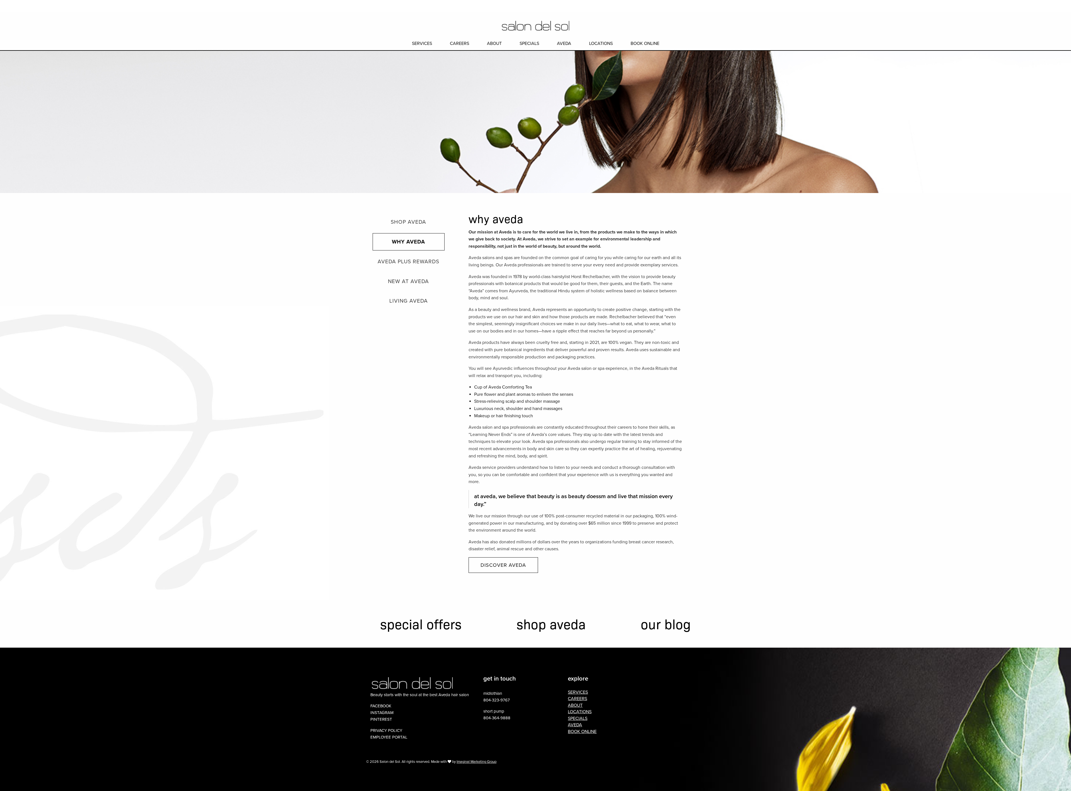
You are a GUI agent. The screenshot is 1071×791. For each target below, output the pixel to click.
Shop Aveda (408, 222)
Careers (459, 43)
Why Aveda (408, 242)
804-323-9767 (496, 700)
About (494, 43)
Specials (529, 43)
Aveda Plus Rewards (408, 262)
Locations (601, 43)
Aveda (564, 43)
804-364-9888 (496, 717)
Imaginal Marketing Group (476, 761)
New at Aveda (408, 281)
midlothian (492, 693)
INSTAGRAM (382, 712)
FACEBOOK (380, 705)
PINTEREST (381, 719)
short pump (493, 711)
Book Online (1002, 5)
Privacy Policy (386, 730)
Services (422, 43)
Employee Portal (388, 737)
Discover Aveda (503, 565)
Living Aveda (408, 301)
